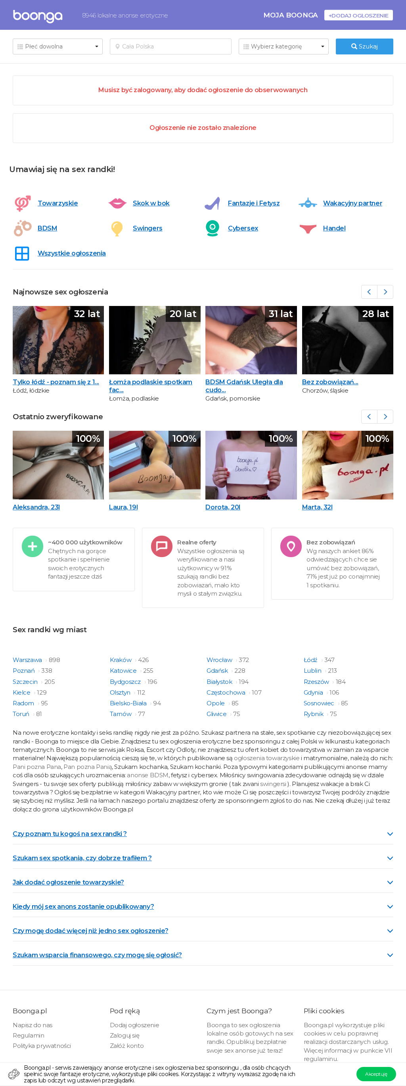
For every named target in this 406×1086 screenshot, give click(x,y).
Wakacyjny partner (352, 203)
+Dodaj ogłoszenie (359, 15)
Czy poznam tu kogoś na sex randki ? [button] (70, 834)
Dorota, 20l (222, 507)
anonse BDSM (148, 775)
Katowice (124, 670)
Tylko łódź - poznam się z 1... (56, 382)
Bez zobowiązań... (330, 382)
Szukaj (367, 46)
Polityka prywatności (42, 1045)
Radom (24, 703)
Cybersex (243, 228)
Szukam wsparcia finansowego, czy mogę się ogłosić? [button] (97, 955)
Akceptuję (376, 1074)
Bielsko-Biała (129, 703)
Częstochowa (227, 692)
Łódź (311, 660)
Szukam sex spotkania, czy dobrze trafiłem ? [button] (82, 858)
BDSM (47, 228)
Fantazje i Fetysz (254, 203)
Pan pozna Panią (87, 766)
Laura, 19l (123, 507)
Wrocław (220, 660)
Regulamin (28, 1035)
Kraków (121, 660)
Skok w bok (151, 203)
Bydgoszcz (126, 681)
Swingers (148, 228)
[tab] (203, 833)
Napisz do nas (32, 1025)
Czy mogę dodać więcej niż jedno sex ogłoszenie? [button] (90, 931)
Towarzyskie (58, 203)
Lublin (313, 670)
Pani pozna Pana (37, 766)
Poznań (24, 670)
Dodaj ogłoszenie (134, 1025)
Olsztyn (121, 692)
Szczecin (26, 681)
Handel (334, 228)
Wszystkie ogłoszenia (72, 253)
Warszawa (28, 660)
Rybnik (314, 714)
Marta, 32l (317, 507)
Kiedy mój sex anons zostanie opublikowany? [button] (83, 906)
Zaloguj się (125, 1035)
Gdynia (314, 692)
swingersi (273, 784)
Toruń (22, 714)
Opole (216, 703)
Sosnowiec (320, 703)
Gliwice (217, 714)
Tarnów (121, 714)
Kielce (22, 692)
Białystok (220, 681)
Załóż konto (127, 1045)
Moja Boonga (290, 15)
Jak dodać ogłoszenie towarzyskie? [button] (68, 882)
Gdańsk (218, 670)
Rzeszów (317, 681)
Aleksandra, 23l (36, 507)
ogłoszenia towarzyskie (267, 758)
